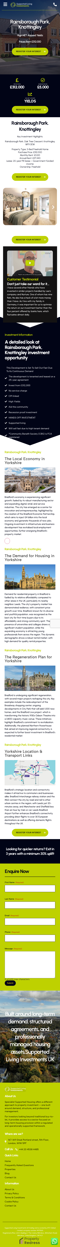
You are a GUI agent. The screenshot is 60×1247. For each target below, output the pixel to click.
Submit (10, 983)
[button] (6, 207)
